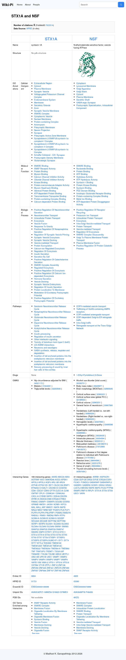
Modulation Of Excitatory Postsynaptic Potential (51, 294)
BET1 (51, 485)
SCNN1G (53, 518)
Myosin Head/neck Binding (46, 187)
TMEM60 (65, 548)
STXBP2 (61, 537)
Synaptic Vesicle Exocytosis (47, 237)
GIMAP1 (42, 501)
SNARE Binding (41, 165)
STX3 (53, 534)
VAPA (82, 493)
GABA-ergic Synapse (85, 102)
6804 (33, 575)
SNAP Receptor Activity (45, 168)
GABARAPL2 (106, 482)
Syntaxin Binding (83, 187)
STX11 (62, 531)
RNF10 (84, 490)
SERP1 (34, 523)
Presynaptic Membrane (44, 127)
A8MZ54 (48, 592)
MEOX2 (84, 487)
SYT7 (33, 543)
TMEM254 (45, 548)
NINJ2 (34, 509)
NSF (93, 38)
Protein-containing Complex (46, 121)
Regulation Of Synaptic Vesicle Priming (51, 234)
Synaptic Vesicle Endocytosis (47, 284)
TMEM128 (47, 545)
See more (35, 633)
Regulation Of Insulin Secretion (48, 287)
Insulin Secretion (41, 253)
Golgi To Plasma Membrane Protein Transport (92, 239)
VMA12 (45, 562)
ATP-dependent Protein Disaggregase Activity (93, 203)
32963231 (101, 394)
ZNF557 (34, 570)
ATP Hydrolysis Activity (87, 179)
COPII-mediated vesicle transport (91, 306)
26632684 (96, 465)
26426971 (98, 385)
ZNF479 (57, 567)
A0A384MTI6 (79, 592)
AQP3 (48, 482)
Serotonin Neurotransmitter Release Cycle (50, 307)
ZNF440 (42, 567)
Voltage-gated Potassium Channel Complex (49, 95)
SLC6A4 (35, 526)
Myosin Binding (41, 174)
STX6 (33, 537)
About (28, 4)
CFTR (52, 490)
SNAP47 (60, 529)
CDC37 (40, 490)
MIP (44, 507)
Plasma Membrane (42, 88)
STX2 (47, 534)
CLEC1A (59, 490)
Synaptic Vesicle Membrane (46, 110)
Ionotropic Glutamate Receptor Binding (93, 193)
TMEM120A (36, 545)
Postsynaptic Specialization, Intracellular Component (94, 106)
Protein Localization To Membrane (49, 289)
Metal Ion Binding (84, 198)
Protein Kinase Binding (86, 185)
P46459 (89, 592)
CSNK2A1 (50, 493)
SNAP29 (52, 529)
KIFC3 (63, 504)
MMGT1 (49, 507)
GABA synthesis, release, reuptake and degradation (51, 352)
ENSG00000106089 (40, 586)
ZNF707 (50, 570)
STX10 (56, 531)
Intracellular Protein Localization (90, 608)
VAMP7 (56, 559)
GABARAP (94, 482)
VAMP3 (34, 559)
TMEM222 (36, 548)
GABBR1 (78, 485)
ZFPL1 (48, 565)
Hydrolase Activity (84, 176)
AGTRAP (35, 479)
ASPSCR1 (104, 476)
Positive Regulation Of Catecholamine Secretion (51, 261)
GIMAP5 (51, 501)
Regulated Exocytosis (44, 267)
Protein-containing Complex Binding (50, 198)
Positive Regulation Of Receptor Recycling (90, 211)
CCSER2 (63, 487)
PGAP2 (56, 509)
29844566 (95, 460)
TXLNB (51, 554)
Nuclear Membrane (42, 119)
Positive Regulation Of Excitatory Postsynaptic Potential (49, 299)
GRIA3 (108, 485)
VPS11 (52, 562)
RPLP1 (91, 490)
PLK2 (103, 487)
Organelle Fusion (41, 630)
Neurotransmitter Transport (46, 215)
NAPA (56, 507)
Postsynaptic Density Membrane (48, 157)
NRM (45, 509)
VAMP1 (56, 556)
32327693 (98, 421)
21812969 (100, 446)
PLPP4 (34, 512)
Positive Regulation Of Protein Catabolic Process (94, 247)
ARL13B (55, 482)
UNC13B (35, 556)
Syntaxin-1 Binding (84, 182)
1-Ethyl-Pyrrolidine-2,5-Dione (89, 375)
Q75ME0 (64, 592)
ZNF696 (42, 570)
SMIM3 (65, 526)
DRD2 (89, 479)
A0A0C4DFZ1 (37, 592)
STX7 (39, 537)
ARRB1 (96, 476)
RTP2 (62, 515)
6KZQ (76, 597)
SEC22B (43, 520)
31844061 (46, 385)
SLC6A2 (57, 523)
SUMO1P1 (53, 540)
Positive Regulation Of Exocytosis (49, 270)
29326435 (100, 435)
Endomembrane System (45, 99)
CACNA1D (53, 487)
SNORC (34, 531)
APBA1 (64, 479)
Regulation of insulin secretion (47, 336)
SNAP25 (43, 529)
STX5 (64, 534)
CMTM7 (34, 493)
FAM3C (34, 501)
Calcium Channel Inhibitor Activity (49, 176)
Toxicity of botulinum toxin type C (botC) (52, 342)
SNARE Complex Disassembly (90, 234)
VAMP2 (63, 556)
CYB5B (42, 496)
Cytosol (37, 85)
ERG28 (55, 498)
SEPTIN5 (61, 520)
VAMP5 (49, 559)
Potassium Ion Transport (87, 215)
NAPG (97, 487)
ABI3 (67, 476)
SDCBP (60, 518)
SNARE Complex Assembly (46, 264)
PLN (62, 509)
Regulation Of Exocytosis (45, 251)
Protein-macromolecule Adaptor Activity (51, 185)
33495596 (108, 424)
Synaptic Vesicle (41, 91)
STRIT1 (48, 531)
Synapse (38, 132)
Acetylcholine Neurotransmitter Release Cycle (51, 329)
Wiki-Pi (7, 4)
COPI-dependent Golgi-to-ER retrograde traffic (94, 318)
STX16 (41, 534)
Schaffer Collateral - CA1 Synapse (49, 154)
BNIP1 (67, 485)
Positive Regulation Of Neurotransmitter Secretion (51, 211)
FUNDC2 (85, 482)
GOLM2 (58, 501)
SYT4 (66, 540)
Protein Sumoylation (43, 245)
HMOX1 (42, 504)
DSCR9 (63, 496)
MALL (38, 507)
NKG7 (40, 509)
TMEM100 (56, 543)
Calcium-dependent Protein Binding (49, 201)
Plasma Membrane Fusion (88, 242)
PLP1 (67, 509)
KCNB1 (57, 504)
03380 (76, 581)
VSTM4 (34, 565)
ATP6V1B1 (43, 485)
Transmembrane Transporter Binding (50, 196)
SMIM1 (58, 526)
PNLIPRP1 (50, 512)
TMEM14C (57, 545)
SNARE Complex (41, 113)
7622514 (49, 25)
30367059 (80, 471)
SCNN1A (35, 518)
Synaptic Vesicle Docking (45, 240)
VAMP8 (64, 559)
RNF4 (56, 515)
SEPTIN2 (52, 520)
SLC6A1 (49, 523)
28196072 (102, 443)
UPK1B (43, 556)
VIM (39, 562)
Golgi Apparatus (83, 88)
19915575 (80, 449)
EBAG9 (43, 498)
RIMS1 (43, 515)
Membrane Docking (42, 624)
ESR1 (109, 479)
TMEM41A (56, 548)
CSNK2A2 (60, 493)
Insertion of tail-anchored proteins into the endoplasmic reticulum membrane (52, 357)
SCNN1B (44, 518)
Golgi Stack (81, 91)
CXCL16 (35, 496)
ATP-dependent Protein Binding (48, 193)
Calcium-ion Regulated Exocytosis (49, 248)
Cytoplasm (81, 83)
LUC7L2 (77, 487)
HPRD (29, 28)
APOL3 (41, 482)
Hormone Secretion (42, 278)
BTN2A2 (35, 487)
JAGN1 (50, 504)
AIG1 (42, 479)
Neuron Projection (42, 130)
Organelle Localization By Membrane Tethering (50, 612)
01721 (34, 581)
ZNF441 (50, 567)
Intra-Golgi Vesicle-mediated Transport (93, 223)
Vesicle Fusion (40, 223)
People (36, 4)
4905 (76, 575)
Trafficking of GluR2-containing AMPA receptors (93, 310)
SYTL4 (40, 543)
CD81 (33, 490)
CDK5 (46, 490)
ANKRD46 (49, 479)
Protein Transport (84, 226)
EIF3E (96, 479)
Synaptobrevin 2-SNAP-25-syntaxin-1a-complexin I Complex (51, 140)
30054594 (100, 438)
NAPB (62, 507)
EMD (49, 498)
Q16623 (55, 592)
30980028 (89, 413)
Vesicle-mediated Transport (46, 242)
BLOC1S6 (58, 485)
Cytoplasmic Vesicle (43, 116)
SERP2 (42, 523)
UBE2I (58, 554)
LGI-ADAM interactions (44, 344)
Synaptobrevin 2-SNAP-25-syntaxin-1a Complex (51, 151)
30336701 (80, 383)
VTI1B (41, 565)
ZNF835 (65, 570)
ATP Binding (81, 174)
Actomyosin (39, 124)
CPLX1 (42, 493)
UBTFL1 (65, 554)
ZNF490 (65, 567)
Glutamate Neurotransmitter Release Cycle (50, 318)
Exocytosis (39, 220)
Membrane (38, 102)
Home (19, 4)
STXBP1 (52, 537)
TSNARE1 (36, 554)
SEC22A (35, 520)
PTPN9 (110, 487)
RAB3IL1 (35, 515)
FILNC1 (77, 482)
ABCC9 (61, 476)
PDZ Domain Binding (85, 190)
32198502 (80, 399)
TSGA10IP (59, 551)
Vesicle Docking (41, 281)
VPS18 (66, 562)
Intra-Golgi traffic (83, 322)
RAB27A (67, 512)
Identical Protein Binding (45, 190)
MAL (33, 507)
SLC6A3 (65, 523)
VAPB (34, 562)
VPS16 (59, 562)
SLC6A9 (50, 526)
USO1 (76, 493)
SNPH (42, 531)
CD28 (76, 479)
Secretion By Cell (42, 256)
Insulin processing (42, 333)
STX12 (34, 534)
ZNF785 (57, 570)
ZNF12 (55, 565)
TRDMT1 (50, 551)
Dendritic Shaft (83, 99)
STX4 (58, 534)
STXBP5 (35, 540)
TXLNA (44, 554)
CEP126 (83, 479)
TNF (33, 551)
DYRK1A (35, 498)
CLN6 (66, 490)
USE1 (49, 556)
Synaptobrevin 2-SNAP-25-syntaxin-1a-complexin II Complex (51, 145)
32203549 (56, 388)
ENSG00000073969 (82, 586)
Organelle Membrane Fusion (46, 616)
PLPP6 (41, 512)
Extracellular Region (43, 83)
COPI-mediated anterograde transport (93, 314)
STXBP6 (44, 540)
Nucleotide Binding (84, 168)
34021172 (38, 383)
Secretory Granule (42, 105)
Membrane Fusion (42, 608)
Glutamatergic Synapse (44, 160)
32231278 (96, 463)
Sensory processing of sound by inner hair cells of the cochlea (51, 368)
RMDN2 (50, 515)
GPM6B (34, 504)
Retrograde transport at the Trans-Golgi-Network (94, 327)
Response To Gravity (43, 226)
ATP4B (34, 485)
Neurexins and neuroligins (45, 347)
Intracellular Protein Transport (47, 218)
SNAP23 (35, 529)
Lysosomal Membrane (86, 85)
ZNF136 (61, 565)
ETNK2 (62, 498)
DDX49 (56, 496)
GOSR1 (94, 485)
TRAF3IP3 (40, 551)
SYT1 (60, 540)
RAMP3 (77, 490)
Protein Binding (41, 171)
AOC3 (57, 479)
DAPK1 (49, 496)
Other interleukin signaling (45, 339)
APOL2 (34, 482)
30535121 (98, 441)
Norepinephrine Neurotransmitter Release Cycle (52, 313)
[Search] (121, 4)
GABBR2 (86, 485)
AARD (54, 476)
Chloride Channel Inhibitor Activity (49, 179)
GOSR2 (66, 501)
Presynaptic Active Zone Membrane (50, 135)
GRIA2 (102, 485)
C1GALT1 (43, 487)
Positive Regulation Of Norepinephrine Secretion (51, 230)
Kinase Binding (40, 182)
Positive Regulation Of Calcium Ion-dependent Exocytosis (50, 274)
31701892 (89, 457)
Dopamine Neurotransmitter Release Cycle (50, 324)
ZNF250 (34, 567)
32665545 (108, 388)
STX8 (45, 537)
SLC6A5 (42, 526)
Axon (36, 108)
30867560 (108, 405)
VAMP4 (42, 559)
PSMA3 (58, 512)
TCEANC (47, 543)
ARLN (62, 482)
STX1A (51, 38)
